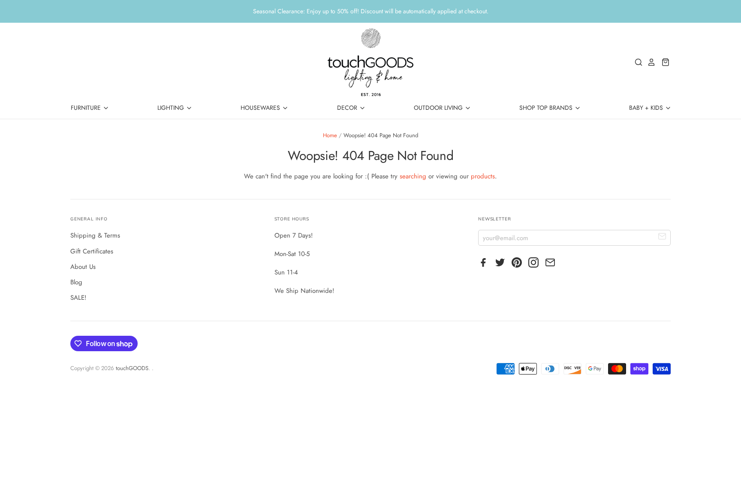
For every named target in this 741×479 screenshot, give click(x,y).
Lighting (171, 107)
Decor (348, 107)
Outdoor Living (439, 107)
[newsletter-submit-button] (662, 237)
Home (330, 135)
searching (413, 176)
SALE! (78, 297)
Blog (76, 282)
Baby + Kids (647, 107)
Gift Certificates (91, 251)
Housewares (261, 107)
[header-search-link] (636, 62)
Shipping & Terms (95, 235)
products (483, 176)
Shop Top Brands (546, 107)
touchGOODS (132, 368)
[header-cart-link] (663, 62)
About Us (83, 266)
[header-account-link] (649, 62)
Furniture (86, 107)
